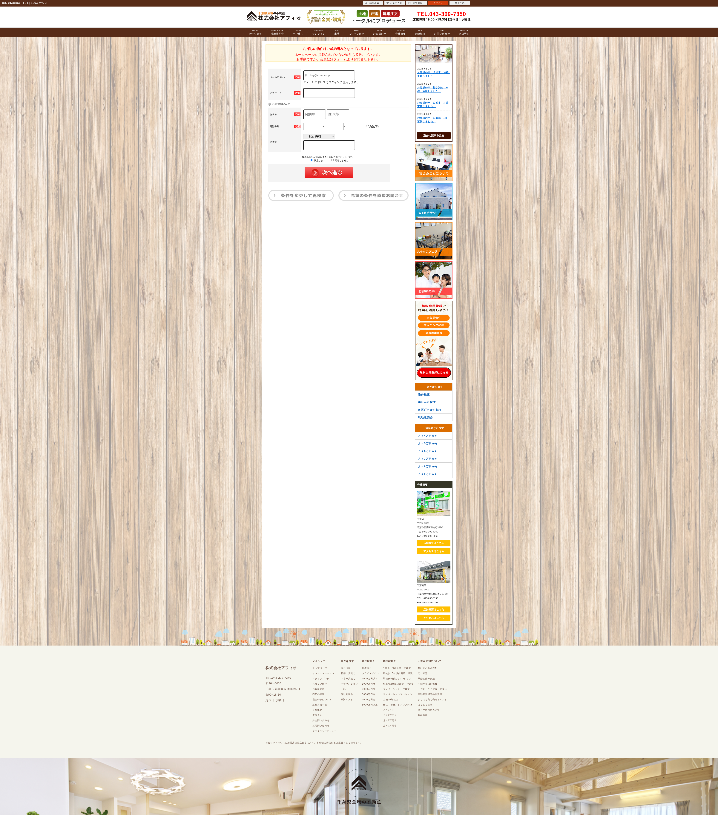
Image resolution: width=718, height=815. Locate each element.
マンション (318, 32)
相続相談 (423, 715)
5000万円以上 (370, 704)
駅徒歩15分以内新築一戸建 (398, 673)
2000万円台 (368, 689)
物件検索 (424, 394)
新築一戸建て (348, 673)
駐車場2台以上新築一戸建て (398, 684)
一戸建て (298, 32)
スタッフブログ (320, 678)
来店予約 (464, 32)
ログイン (438, 3)
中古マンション (349, 684)
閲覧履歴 (418, 3)
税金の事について (322, 699)
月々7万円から (428, 458)
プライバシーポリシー (324, 731)
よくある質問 (425, 704)
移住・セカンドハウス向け (397, 704)
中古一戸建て (348, 678)
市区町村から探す (430, 409)
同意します (319, 160)
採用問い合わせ (320, 725)
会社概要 (400, 32)
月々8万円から (428, 466)
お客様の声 (379, 32)
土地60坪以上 (390, 699)
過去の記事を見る (433, 135)
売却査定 (423, 673)
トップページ (319, 668)
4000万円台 (368, 699)
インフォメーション (323, 673)
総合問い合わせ (320, 720)
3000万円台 (368, 694)
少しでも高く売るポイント (432, 699)
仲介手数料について (429, 710)
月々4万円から (428, 435)
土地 (337, 32)
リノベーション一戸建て (396, 689)
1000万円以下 (370, 678)
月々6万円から (428, 451)
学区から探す (427, 402)
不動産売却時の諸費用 (430, 694)
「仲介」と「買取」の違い (432, 689)
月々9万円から (428, 474)
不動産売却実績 (426, 678)
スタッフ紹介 (356, 32)
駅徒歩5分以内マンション (397, 678)
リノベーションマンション (397, 694)
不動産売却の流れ (427, 684)
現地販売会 (425, 417)
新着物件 (367, 668)
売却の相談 (318, 694)
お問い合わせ (442, 32)
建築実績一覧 (319, 704)
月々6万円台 (390, 710)
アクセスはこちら (433, 551)
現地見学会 (277, 32)
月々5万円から (428, 443)
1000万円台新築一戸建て (397, 668)
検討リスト (347, 699)
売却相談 (420, 32)
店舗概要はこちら (433, 542)
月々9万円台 (390, 725)
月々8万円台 (390, 720)
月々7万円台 (390, 715)
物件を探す (255, 32)
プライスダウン (370, 673)
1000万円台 (368, 684)
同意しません (341, 160)
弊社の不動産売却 (427, 668)
